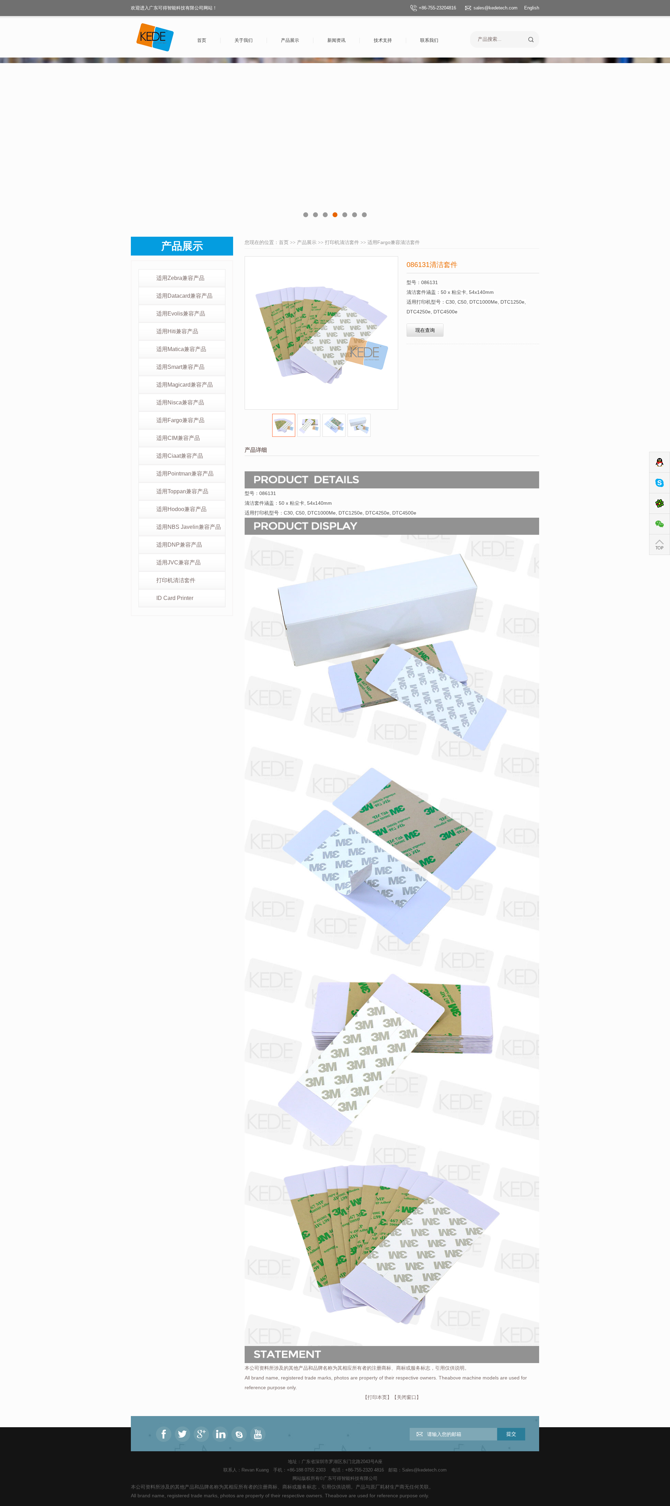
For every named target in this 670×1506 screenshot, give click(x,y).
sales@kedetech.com (496, 7)
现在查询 (425, 330)
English (531, 7)
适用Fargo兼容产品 (180, 420)
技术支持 (383, 40)
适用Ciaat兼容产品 (179, 456)
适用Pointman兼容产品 (185, 474)
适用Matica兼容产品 (181, 349)
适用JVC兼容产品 (178, 562)
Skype (659, 483)
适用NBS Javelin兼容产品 (188, 527)
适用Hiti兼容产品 (177, 331)
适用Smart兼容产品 (180, 367)
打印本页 (377, 1397)
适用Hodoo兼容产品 (181, 509)
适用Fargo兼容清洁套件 (393, 242)
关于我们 (243, 40)
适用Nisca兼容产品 (180, 402)
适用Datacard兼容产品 (184, 296)
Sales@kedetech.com (424, 1470)
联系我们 (429, 40)
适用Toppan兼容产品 (182, 491)
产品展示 (290, 40)
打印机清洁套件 (175, 580)
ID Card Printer (174, 598)
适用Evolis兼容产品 (180, 314)
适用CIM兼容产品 (178, 438)
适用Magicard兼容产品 (184, 385)
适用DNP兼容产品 (179, 545)
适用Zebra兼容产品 (180, 278)
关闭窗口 (406, 1397)
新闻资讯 (336, 40)
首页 (201, 40)
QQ (659, 462)
